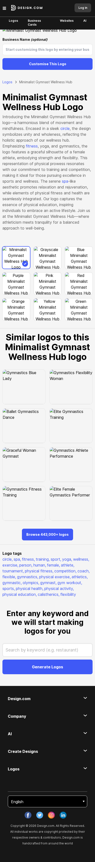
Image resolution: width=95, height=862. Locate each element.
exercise (10, 565)
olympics (31, 582)
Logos (13, 20)
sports (8, 588)
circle (65, 128)
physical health (29, 588)
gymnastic (12, 582)
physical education (19, 594)
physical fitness (39, 570)
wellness (81, 559)
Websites (67, 20)
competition (65, 570)
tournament (13, 570)
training (43, 559)
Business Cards (34, 22)
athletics (80, 576)
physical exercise (55, 576)
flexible (9, 576)
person (25, 565)
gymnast (48, 582)
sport (56, 559)
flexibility (68, 594)
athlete (67, 565)
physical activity (59, 588)
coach (83, 570)
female (53, 565)
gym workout (69, 582)
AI (84, 20)
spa (65, 181)
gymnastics (27, 576)
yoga (67, 559)
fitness (32, 146)
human (39, 565)
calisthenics (48, 594)
